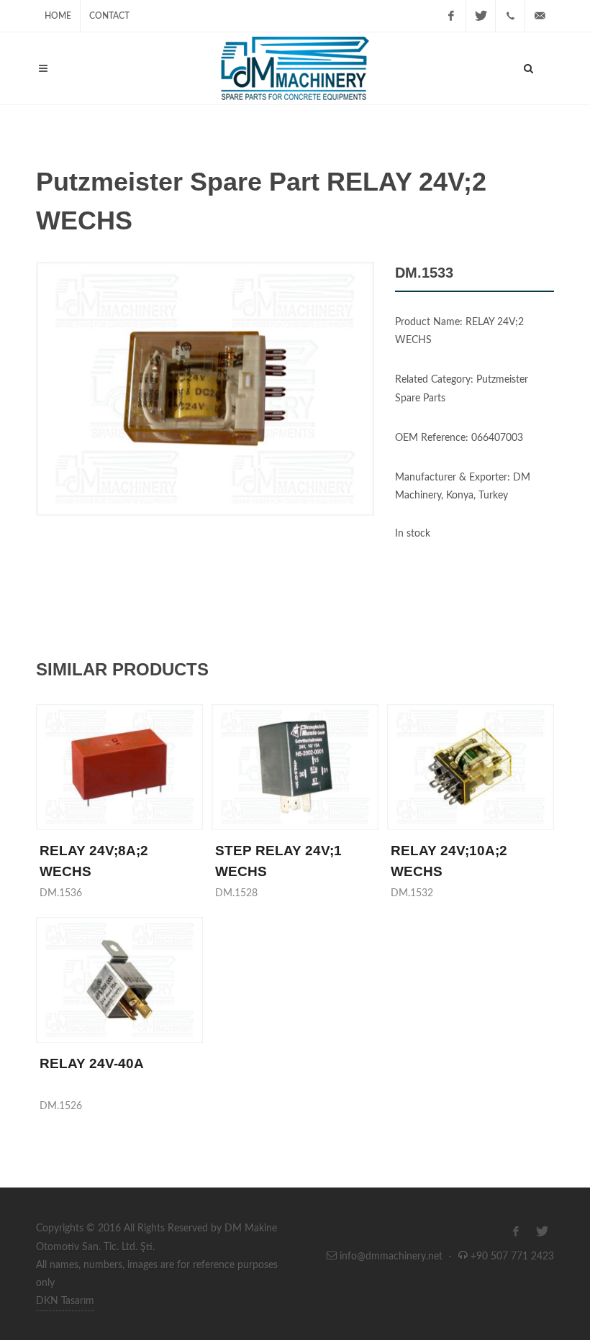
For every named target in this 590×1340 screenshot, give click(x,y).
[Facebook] (451, 16)
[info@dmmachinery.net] (539, 16)
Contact (109, 16)
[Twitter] (480, 16)
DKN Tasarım (65, 1301)
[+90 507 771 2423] (510, 16)
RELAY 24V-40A (92, 1063)
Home (58, 16)
